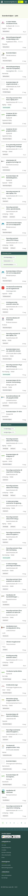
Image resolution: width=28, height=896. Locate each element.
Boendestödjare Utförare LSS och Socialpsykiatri (14, 272)
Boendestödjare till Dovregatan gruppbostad (12, 776)
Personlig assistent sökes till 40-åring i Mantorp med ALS (12, 239)
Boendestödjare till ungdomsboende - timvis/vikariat (12, 83)
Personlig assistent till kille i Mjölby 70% (13, 192)
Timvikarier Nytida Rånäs (14, 671)
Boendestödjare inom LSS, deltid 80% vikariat (13, 350)
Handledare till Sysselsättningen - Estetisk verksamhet (12, 596)
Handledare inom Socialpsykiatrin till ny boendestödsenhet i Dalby (13, 627)
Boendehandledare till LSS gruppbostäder (13, 397)
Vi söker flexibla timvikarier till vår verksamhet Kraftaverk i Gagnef (13, 22)
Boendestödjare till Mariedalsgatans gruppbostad (12, 177)
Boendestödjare (11, 53)
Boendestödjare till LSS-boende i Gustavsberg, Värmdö (13, 381)
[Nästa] (25, 823)
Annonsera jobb (6, 865)
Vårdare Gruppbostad (13, 642)
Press (3, 857)
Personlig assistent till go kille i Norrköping (14, 366)
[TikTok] (11, 882)
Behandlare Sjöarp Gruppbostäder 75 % (12, 699)
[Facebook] (8, 882)
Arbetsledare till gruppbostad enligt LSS (13, 161)
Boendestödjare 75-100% (14, 411)
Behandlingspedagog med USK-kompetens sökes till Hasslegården (13, 67)
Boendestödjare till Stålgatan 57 (12, 455)
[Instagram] (2, 882)
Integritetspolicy (6, 847)
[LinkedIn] (5, 882)
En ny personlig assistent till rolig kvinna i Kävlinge (14, 145)
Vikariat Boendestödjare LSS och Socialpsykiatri (14, 223)
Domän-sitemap (6, 852)
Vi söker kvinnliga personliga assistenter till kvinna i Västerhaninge (13, 565)
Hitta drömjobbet (6, 875)
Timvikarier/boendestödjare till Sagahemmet (14, 287)
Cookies (4, 850)
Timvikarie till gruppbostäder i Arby (13, 746)
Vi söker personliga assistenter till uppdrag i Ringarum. (14, 502)
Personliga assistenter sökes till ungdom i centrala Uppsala (13, 533)
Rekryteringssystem (7, 867)
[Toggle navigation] (26, 2)
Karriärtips (5, 878)
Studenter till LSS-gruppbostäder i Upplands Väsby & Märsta (12, 114)
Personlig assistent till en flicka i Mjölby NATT (14, 99)
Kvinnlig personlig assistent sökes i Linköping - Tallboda (12, 656)
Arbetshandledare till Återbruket (12, 319)
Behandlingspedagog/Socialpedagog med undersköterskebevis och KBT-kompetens (13, 38)
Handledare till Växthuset (10, 791)
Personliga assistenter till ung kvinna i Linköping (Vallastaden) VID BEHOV (14, 471)
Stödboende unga (12, 685)
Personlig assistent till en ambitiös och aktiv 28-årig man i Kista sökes (14, 580)
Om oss (4, 845)
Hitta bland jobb (6, 855)
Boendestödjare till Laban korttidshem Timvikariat (12, 715)
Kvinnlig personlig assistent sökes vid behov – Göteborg (12, 303)
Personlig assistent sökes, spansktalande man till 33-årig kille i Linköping (13, 208)
